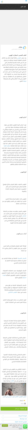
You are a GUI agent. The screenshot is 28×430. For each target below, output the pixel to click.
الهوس (19, 58)
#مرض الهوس (22, 397)
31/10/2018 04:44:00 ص (17, 49)
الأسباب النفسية (22, 258)
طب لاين (23, 6)
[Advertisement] (14, 28)
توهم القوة (7, 146)
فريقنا (24, 81)
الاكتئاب (24, 216)
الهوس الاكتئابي (12, 292)
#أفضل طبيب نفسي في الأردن (11, 397)
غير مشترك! (20, 408)
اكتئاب (12, 381)
